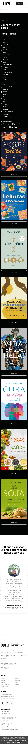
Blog (16, 682)
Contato (17, 684)
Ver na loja (14, 174)
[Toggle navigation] (25, 3)
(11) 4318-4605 (5, 711)
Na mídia (3, 680)
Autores (17, 678)
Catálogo (3, 682)
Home (2, 9)
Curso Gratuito (4, 686)
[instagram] (7, 703)
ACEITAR (19, 742)
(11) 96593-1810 (6, 714)
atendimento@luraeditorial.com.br (10, 729)
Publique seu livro (5, 684)
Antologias (17, 680)
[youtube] (11, 703)
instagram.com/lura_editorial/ (8, 696)
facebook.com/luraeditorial (7, 694)
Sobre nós (3, 678)
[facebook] (2, 703)
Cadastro (19, 3)
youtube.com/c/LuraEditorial (7, 698)
